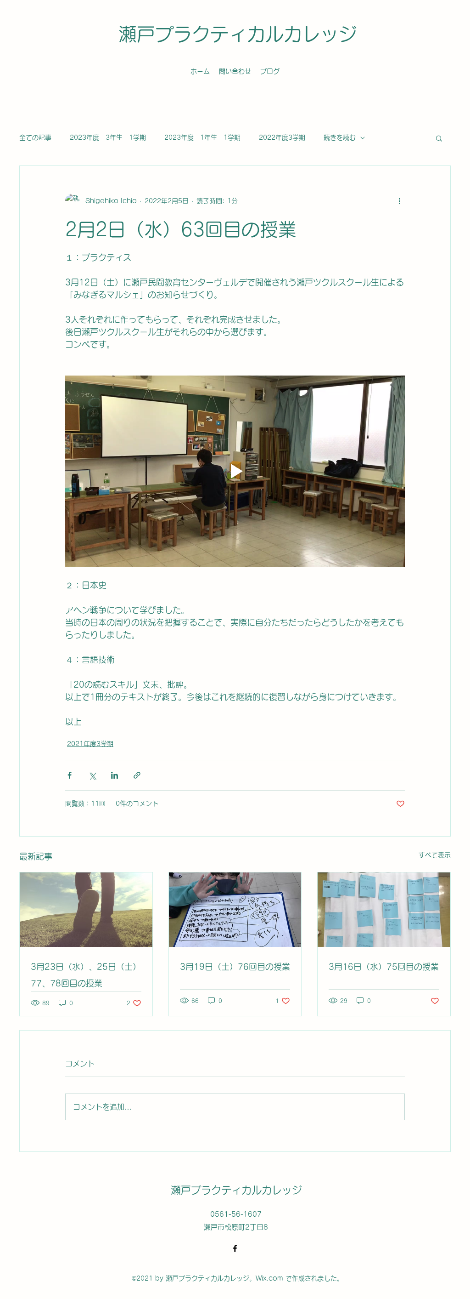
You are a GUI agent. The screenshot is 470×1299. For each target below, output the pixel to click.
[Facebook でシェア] (69, 775)
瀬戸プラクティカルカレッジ (237, 34)
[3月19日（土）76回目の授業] (235, 909)
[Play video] (235, 471)
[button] (439, 138)
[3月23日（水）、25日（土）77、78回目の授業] (86, 909)
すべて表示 (435, 855)
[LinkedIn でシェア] (114, 775)
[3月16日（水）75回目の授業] (384, 909)
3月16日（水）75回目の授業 (384, 967)
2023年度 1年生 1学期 (202, 137)
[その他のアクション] (399, 200)
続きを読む (340, 137)
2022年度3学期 (282, 137)
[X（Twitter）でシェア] (92, 775)
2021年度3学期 (90, 744)
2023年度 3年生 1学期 (108, 137)
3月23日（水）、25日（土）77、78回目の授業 (86, 975)
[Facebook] (235, 1248)
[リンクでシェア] (137, 775)
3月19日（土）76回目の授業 (235, 967)
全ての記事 (35, 137)
